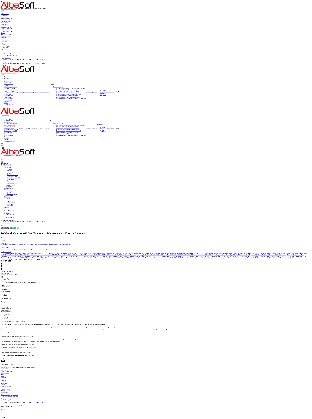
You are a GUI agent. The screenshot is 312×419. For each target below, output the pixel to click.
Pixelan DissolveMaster (240, 255)
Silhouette (130, 253)
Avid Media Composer (25, 253)
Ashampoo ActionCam (233, 257)
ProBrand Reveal (186, 257)
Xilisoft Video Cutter (170, 256)
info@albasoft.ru (6, 58)
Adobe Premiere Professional (246, 257)
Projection (189, 256)
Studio (135, 253)
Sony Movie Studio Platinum (98, 253)
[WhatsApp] (13, 228)
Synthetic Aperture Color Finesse (136, 257)
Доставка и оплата (6, 386)
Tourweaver (177, 253)
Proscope (151, 256)
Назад (10, 169)
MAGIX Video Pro (242, 253)
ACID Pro (194, 253)
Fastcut (138, 253)
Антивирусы (32, 244)
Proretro (222, 256)
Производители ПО (65, 244)
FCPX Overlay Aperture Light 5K (206, 253)
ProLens (57, 257)
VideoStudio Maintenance (31, 257)
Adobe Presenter (79, 253)
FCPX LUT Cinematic (159, 256)
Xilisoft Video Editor (230, 256)
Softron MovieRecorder (279, 257)
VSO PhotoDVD (258, 257)
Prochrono (272, 255)
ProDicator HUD (104, 257)
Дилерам (3, 398)
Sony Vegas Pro (223, 257)
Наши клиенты (5, 381)
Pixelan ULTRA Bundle (146, 253)
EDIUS (3, 253)
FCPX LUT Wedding (47, 253)
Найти (2, 409)
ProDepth (279, 256)
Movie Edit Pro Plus (86, 255)
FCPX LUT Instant (287, 256)
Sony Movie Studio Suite (170, 255)
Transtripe (97, 257)
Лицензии (3, 384)
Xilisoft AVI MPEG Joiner (31, 255)
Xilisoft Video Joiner (53, 255)
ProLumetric (145, 256)
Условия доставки (6, 390)
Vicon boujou (288, 257)
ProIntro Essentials (215, 256)
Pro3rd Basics (41, 257)
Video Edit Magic (296, 256)
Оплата (6, 317)
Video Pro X (285, 253)
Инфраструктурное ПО (42, 244)
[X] (8, 228)
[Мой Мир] (6, 228)
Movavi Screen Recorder (99, 256)
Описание (7, 314)
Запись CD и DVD (6, 249)
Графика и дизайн (13, 244)
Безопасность (4, 244)
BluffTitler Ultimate (191, 255)
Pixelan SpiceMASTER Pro (135, 256)
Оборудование (5, 373)
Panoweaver (234, 253)
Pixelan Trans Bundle (158, 253)
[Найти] (2, 12)
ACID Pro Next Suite (124, 255)
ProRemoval (201, 256)
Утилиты (38, 249)
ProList (86, 256)
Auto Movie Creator (294, 253)
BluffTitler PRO (100, 255)
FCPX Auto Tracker (177, 257)
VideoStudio (207, 256)
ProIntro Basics (260, 253)
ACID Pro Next (76, 255)
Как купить (7, 315)
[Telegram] (18, 228)
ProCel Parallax (159, 257)
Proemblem (198, 257)
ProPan (117, 255)
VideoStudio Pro (9, 253)
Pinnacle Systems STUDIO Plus (204, 255)
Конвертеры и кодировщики (19, 249)
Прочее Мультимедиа (51, 249)
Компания (10, 199)
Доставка (6, 318)
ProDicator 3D (266, 255)
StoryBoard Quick (214, 257)
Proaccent (92, 257)
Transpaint (294, 257)
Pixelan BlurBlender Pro (19, 256)
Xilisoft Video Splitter (181, 256)
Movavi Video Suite (43, 256)
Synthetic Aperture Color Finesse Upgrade (223, 255)
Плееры (43, 249)
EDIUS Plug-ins (251, 253)
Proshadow (16, 253)
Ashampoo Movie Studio (115, 257)
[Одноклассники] (4, 228)
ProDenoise (63, 257)
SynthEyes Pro (38, 253)
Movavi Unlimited (150, 257)
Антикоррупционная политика (9, 396)
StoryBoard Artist (20, 257)
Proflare (165, 257)
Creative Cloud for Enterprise (242, 256)
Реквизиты (4, 383)
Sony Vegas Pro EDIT (59, 253)
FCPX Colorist (258, 255)
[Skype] (15, 228)
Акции (2, 376)
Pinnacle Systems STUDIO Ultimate (14, 255)
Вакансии (3, 380)
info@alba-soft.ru (40, 59)
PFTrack (70, 255)
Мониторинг (52, 244)
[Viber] (11, 228)
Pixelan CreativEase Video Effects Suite (153, 255)
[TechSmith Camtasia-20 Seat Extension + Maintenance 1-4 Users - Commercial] (6, 261)
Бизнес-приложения (23, 244)
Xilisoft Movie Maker (109, 255)
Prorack (33, 253)
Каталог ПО (10, 170)
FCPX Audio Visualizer (54, 256)
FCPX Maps (274, 256)
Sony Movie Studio (70, 253)
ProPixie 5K (125, 257)
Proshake (169, 257)
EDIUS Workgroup (169, 253)
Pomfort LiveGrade (50, 257)
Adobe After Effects (268, 257)
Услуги (9, 192)
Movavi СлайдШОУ (122, 253)
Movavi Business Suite (10, 257)
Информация (4, 392)
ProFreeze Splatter (85, 257)
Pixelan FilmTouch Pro (265, 256)
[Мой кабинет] (1, 146)
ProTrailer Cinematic (122, 256)
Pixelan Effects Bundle (186, 253)
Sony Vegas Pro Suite (111, 253)
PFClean (90, 256)
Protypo (193, 257)
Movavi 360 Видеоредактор (73, 257)
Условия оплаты (5, 389)
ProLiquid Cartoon (63, 255)
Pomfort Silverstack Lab (32, 256)
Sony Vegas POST (70, 256)
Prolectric (63, 256)
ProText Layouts (205, 257)
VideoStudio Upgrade (269, 253)
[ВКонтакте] (2, 228)
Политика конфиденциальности (9, 395)
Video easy (10, 256)
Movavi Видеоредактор (136, 255)
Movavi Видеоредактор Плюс (223, 253)
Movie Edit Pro (87, 253)
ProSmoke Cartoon (43, 255)
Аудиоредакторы (31, 249)
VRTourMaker (279, 255)
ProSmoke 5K (278, 253)
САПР (58, 244)
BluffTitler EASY (79, 256)
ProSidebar (195, 256)
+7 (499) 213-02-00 (6, 46)
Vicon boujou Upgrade (111, 256)
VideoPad (93, 255)
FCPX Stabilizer (254, 256)
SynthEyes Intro (250, 255)
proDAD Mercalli (181, 255)
